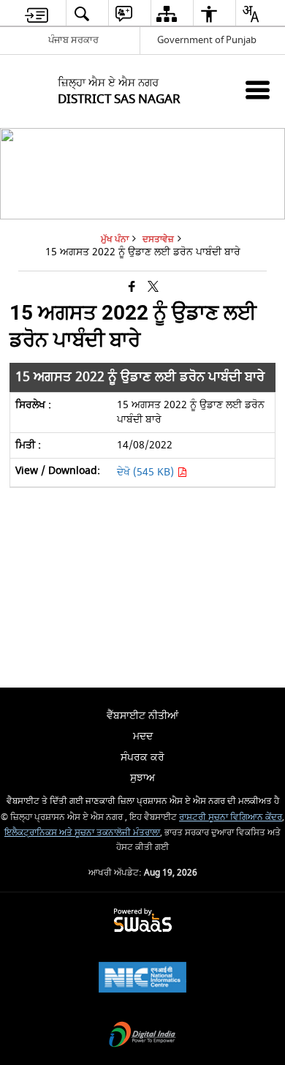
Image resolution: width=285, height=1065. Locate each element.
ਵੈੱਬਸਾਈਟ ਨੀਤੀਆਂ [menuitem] (142, 715)
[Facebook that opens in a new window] (132, 287)
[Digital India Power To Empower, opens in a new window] (142, 1036)
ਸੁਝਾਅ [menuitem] (142, 778)
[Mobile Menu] (257, 89)
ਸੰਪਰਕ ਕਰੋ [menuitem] (142, 757)
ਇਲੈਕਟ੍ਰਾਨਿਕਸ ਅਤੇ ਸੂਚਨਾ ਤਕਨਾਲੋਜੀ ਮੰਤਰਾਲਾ (82, 833)
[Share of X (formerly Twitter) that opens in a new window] (153, 287)
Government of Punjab (206, 40)
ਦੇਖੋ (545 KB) (147, 472)
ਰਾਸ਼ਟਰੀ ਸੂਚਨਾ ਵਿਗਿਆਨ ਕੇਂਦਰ (230, 817)
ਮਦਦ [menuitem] (143, 736)
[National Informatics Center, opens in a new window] (142, 979)
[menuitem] (36, 13)
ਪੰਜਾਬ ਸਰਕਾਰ (73, 40)
